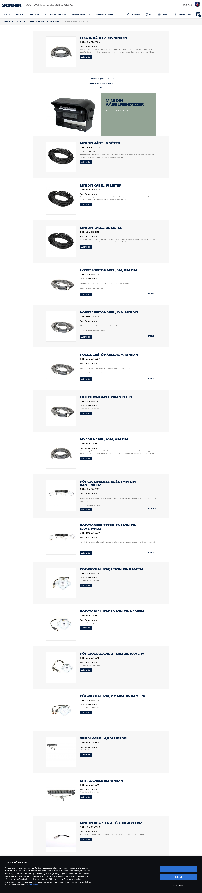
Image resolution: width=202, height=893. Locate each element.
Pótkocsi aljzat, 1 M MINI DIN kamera (112, 611)
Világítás (20, 15)
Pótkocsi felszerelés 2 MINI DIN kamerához (108, 527)
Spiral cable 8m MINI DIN (101, 780)
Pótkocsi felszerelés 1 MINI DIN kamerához (108, 483)
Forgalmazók (185, 15)
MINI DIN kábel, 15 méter (100, 185)
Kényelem (34, 15)
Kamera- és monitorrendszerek (45, 22)
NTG (150, 15)
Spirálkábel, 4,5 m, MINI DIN (103, 738)
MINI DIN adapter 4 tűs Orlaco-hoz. (111, 823)
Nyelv (165, 15)
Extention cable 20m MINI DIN (106, 397)
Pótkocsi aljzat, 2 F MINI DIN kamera (112, 654)
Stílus (7, 15)
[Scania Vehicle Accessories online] (11, 5)
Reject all (178, 877)
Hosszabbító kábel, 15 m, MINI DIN (109, 355)
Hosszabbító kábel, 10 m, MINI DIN (109, 312)
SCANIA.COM (188, 5)
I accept (179, 869)
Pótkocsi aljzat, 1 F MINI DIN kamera (111, 569)
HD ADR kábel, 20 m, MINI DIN (104, 439)
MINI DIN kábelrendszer (125, 102)
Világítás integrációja (107, 15)
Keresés (136, 15)
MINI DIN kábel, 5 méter (100, 143)
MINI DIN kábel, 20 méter (101, 228)
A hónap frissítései (81, 15)
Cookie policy (32, 885)
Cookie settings (178, 885)
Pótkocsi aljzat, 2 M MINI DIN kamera (112, 696)
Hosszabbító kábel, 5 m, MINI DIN (108, 270)
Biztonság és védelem (55, 15)
